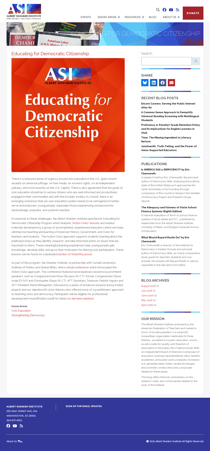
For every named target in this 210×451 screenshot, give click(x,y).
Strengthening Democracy (28, 315)
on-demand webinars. (80, 298)
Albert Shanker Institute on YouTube (171, 10)
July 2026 (146, 290)
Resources (133, 17)
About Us (169, 17)
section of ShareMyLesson (75, 254)
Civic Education (21, 310)
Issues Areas (107, 17)
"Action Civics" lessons (85, 223)
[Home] (23, 11)
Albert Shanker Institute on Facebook (164, 10)
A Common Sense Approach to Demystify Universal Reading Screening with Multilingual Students (170, 116)
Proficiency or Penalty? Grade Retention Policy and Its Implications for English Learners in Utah (170, 128)
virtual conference (77, 267)
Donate (193, 13)
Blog (152, 17)
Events (86, 17)
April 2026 (147, 305)
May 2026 (146, 300)
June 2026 (147, 295)
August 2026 (148, 286)
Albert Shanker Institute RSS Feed (177, 10)
